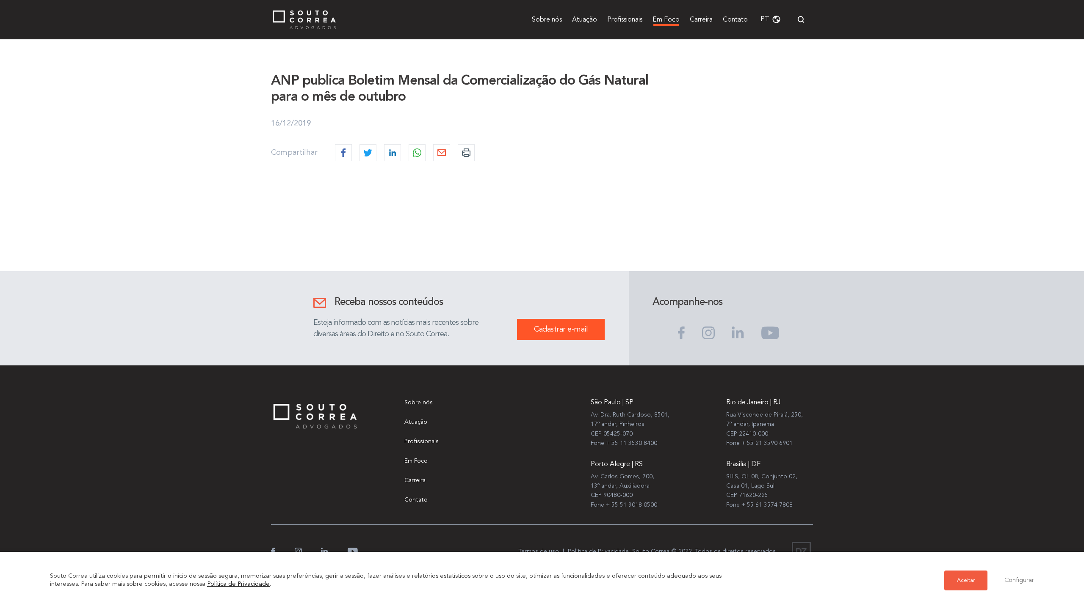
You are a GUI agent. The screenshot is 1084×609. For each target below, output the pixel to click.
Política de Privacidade (238, 584)
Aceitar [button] (966, 580)
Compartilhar (294, 152)
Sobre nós (547, 19)
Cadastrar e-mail (561, 329)
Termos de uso (538, 551)
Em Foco (666, 19)
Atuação (584, 19)
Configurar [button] (1019, 580)
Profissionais (624, 19)
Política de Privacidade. (599, 551)
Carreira (701, 19)
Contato (735, 19)
